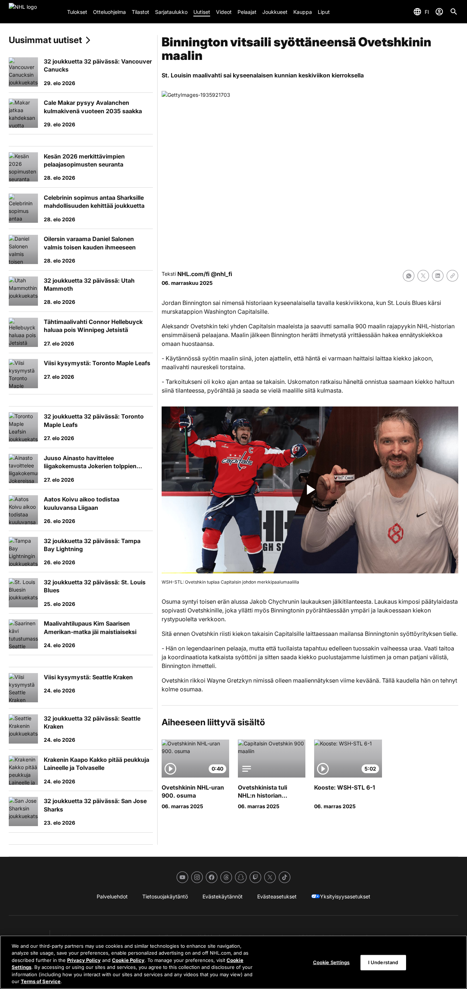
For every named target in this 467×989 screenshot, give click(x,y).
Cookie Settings (331, 962)
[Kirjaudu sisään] (439, 11)
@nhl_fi (221, 274)
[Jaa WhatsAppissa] (408, 276)
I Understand (383, 962)
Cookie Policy (128, 960)
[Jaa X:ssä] (423, 276)
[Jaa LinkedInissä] (438, 276)
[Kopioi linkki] (452, 276)
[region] (233, 962)
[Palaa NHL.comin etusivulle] (35, 11)
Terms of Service (41, 981)
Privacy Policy (84, 960)
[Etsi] (453, 11)
